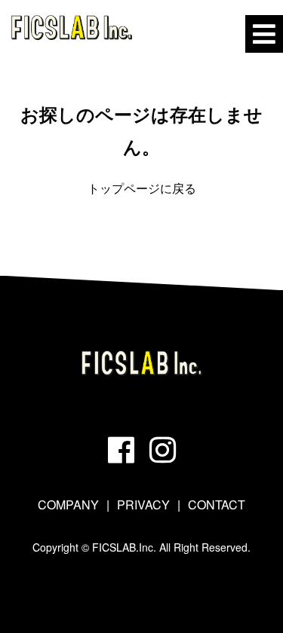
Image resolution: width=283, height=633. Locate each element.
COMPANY (68, 504)
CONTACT (216, 504)
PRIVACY (143, 504)
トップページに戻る (142, 188)
